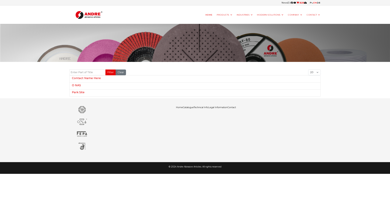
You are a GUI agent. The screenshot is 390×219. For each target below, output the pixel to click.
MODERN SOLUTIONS (268, 15)
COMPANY (293, 15)
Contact (231, 107)
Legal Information (217, 107)
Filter (110, 72)
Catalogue (188, 107)
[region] (195, 43)
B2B (301, 2)
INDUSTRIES (243, 15)
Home (179, 107)
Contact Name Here (86, 78)
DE (319, 2)
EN (315, 2)
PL (311, 2)
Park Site (78, 92)
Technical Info (201, 107)
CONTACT (312, 15)
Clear (121, 72)
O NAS (76, 85)
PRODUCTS (223, 15)
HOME (208, 15)
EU (289, 2)
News (285, 2)
